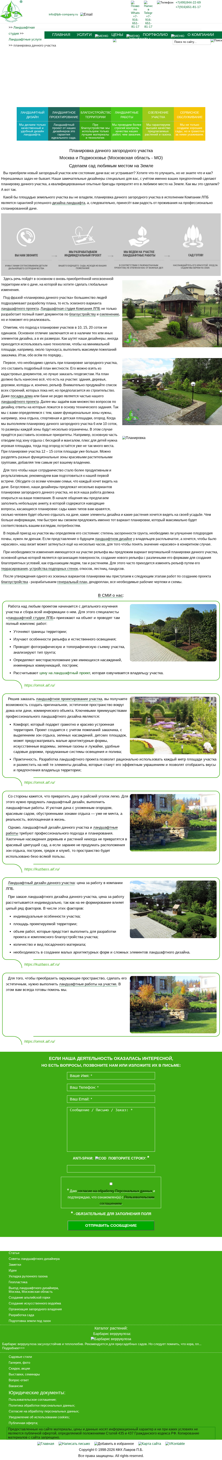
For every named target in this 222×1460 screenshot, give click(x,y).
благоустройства (14, 582)
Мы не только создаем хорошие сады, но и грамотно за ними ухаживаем (189, 129)
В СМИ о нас (110, 595)
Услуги (84, 34)
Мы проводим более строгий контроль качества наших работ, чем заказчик (126, 129)
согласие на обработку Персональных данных (115, 1191)
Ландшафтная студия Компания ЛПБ (70, 308)
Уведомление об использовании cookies (39, 1417)
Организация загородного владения (35, 1309)
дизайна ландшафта (68, 203)
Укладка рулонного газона (28, 1276)
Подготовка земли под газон (30, 1321)
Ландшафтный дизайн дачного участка (41, 883)
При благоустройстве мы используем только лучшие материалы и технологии (95, 131)
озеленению (109, 314)
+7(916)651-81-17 (188, 7)
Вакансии (16, 1386)
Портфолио (155, 34)
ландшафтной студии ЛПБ (30, 618)
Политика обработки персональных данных (41, 1405)
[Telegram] (148, 26)
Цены (117, 34)
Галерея (15, 1362)
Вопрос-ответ (19, 1380)
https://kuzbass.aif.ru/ (42, 869)
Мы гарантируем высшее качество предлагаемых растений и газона (158, 129)
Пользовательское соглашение (32, 1399)
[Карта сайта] (149, 1444)
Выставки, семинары (24, 1374)
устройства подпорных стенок (53, 569)
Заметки (15, 1264)
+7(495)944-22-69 (188, 2)
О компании (201, 34)
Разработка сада (21, 1315)
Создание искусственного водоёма (35, 1303)
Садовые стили (20, 1357)
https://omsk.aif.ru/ (39, 685)
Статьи (14, 1253)
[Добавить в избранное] (114, 1444)
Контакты (139, 39)
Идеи (12, 1270)
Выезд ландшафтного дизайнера (33, 1288)
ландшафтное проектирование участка (69, 699)
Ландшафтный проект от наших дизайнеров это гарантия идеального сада (63, 131)
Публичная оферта (23, 1423)
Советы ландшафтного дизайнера (34, 1259)
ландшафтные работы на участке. (88, 984)
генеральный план (72, 582)
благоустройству (82, 314)
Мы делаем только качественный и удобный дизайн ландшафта (32, 129)
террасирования (14, 569)
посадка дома (22, 396)
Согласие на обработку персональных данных (43, 1411)
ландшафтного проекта (20, 308)
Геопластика (18, 1282)
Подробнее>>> (13, 1348)
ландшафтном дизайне (113, 539)
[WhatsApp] (135, 26)
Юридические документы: (37, 1392)
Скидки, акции (19, 1368)
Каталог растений (111, 1328)
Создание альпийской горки (29, 1297)
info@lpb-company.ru (63, 14)
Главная (61, 34)
